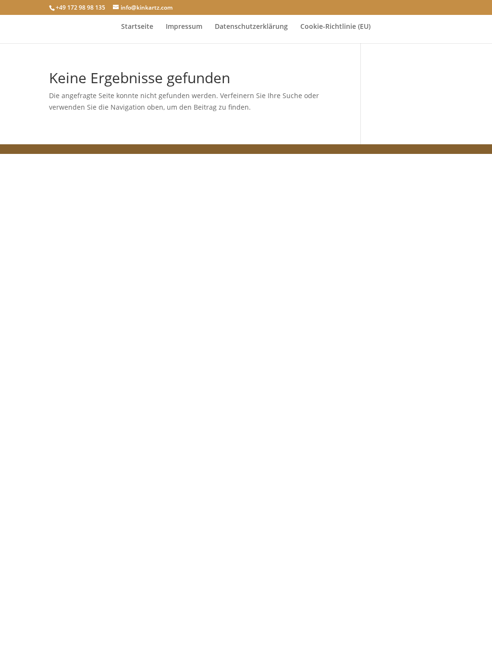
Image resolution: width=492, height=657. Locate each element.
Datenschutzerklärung (251, 27)
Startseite (137, 27)
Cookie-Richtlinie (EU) (335, 27)
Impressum (184, 27)
